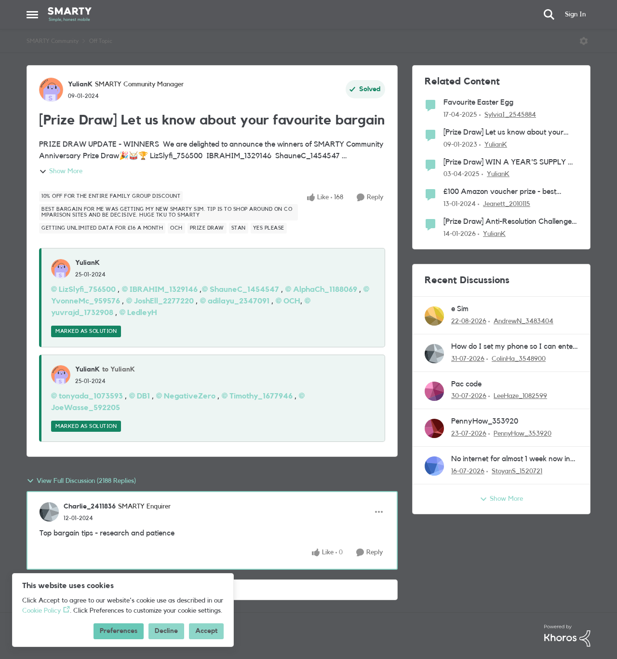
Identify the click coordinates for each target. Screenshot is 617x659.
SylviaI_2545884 (510, 114)
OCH (291, 301)
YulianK (80, 84)
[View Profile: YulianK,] (60, 268)
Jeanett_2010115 (506, 204)
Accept (206, 631)
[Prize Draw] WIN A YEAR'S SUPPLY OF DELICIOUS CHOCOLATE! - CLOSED (510, 162)
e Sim (460, 309)
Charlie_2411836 (90, 506)
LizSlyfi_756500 (87, 289)
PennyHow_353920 (484, 421)
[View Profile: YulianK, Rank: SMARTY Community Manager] (51, 90)
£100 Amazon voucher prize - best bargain (499, 192)
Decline (166, 631)
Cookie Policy (41, 610)
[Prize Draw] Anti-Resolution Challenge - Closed (510, 222)
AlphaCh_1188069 (325, 289)
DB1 (143, 396)
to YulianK (118, 369)
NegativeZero (189, 396)
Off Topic (100, 41)
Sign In (575, 14)
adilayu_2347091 (238, 301)
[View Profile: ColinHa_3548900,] (434, 353)
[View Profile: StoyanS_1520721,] (434, 466)
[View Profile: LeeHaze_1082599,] (434, 391)
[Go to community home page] (70, 14)
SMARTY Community (53, 41)
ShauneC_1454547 (244, 289)
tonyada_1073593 (91, 396)
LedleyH (142, 312)
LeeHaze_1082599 (520, 396)
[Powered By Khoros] (567, 636)
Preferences (118, 631)
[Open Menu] (583, 41)
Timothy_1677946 (261, 396)
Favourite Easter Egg (478, 102)
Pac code (466, 384)
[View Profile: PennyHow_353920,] (434, 428)
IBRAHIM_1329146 (164, 289)
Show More (65, 171)
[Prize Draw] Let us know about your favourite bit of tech (503, 132)
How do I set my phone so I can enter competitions (513, 347)
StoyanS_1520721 (517, 471)
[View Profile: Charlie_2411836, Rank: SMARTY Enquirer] (49, 512)
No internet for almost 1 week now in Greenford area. (510, 459)
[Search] (549, 14)
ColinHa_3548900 (519, 359)
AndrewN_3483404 (523, 321)
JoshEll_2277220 (164, 301)
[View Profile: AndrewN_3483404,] (434, 316)
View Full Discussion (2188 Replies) (86, 481)
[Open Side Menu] (32, 14)
